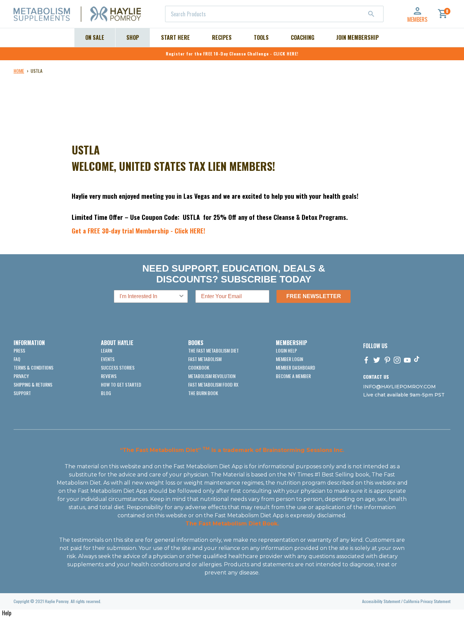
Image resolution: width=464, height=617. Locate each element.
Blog (106, 392)
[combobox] (274, 14)
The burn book (203, 392)
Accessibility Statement (381, 601)
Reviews (109, 375)
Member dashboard (295, 367)
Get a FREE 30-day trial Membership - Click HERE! (138, 230)
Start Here (175, 37)
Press (19, 350)
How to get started (121, 384)
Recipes (222, 37)
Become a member (293, 375)
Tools (261, 37)
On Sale (94, 37)
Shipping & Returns (33, 384)
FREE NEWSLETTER (313, 296)
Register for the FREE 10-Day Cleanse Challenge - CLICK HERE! (232, 53)
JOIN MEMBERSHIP (357, 37)
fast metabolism (204, 358)
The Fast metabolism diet (213, 350)
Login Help (286, 350)
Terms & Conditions (33, 367)
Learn (106, 350)
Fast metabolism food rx (213, 384)
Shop (132, 37)
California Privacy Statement (427, 601)
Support (22, 392)
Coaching (302, 37)
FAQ (17, 358)
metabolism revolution (211, 375)
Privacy (21, 375)
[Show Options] (181, 296)
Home (19, 70)
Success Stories (118, 367)
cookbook (198, 367)
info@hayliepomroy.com (399, 387)
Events (107, 358)
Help (6, 613)
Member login (289, 358)
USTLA (36, 70)
